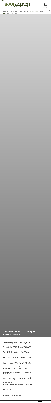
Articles (12, 11)
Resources (26, 11)
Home (4, 13)
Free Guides (20, 11)
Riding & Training (6, 11)
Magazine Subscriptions (34, 11)
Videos (16, 11)
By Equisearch (6, 334)
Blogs (41, 11)
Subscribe (45, 0)
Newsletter (48, 0)
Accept (40, 401)
